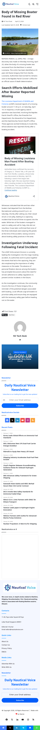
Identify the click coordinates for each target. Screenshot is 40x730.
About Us (5, 641)
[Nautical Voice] (10, 4)
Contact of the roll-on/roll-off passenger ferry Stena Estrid (20, 359)
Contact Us (6, 645)
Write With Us (6, 667)
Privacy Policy (7, 648)
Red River (11, 315)
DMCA (4, 652)
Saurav (22, 714)
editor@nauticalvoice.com (14, 629)
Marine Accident (20, 352)
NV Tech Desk (7, 21)
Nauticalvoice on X (9, 529)
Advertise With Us (8, 664)
